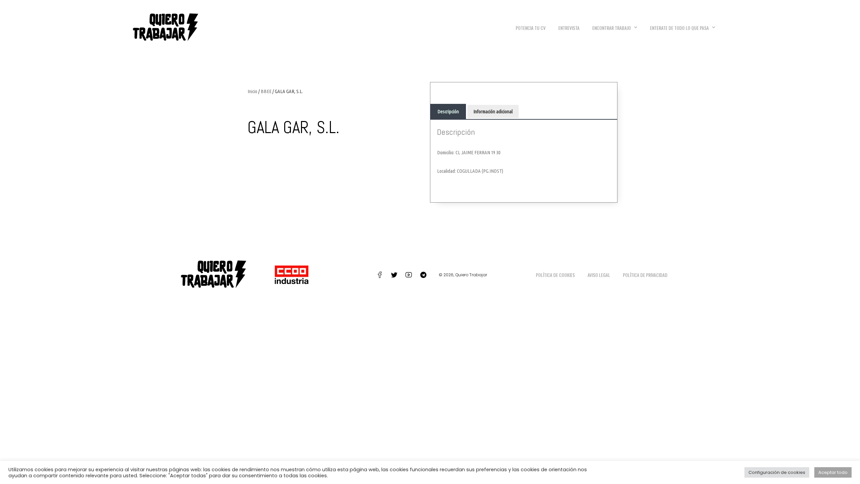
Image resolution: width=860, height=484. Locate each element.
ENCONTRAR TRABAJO (611, 27)
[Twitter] (394, 275)
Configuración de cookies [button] (776, 472)
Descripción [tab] (448, 111)
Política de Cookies (555, 274)
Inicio (252, 91)
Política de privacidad (645, 274)
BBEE (266, 91)
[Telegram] (423, 275)
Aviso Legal (599, 274)
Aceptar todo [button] (833, 472)
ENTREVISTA (568, 27)
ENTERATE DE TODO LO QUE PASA (679, 27)
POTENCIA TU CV (531, 27)
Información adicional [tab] (493, 111)
